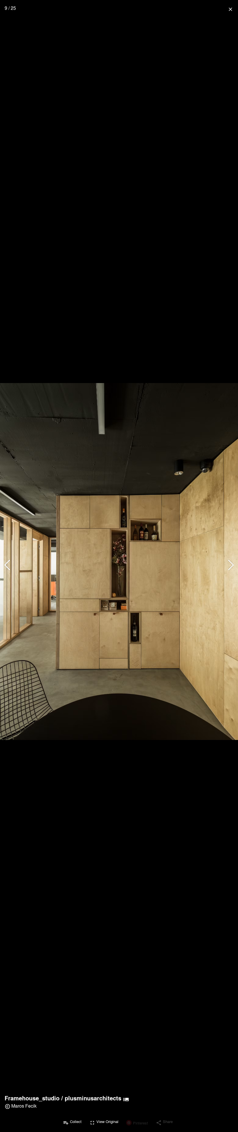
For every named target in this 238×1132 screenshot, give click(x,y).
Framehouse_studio (32, 1098)
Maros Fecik (24, 1105)
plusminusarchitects (93, 1098)
